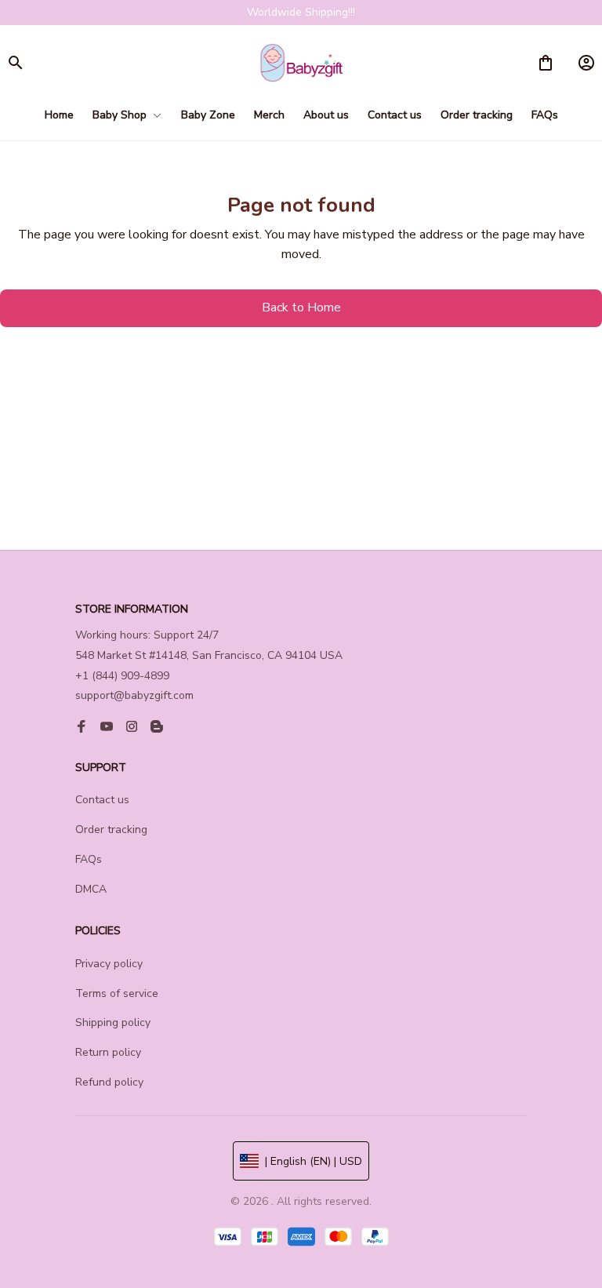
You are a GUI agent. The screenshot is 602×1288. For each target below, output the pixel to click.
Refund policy (109, 1082)
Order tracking (111, 829)
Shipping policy (112, 1022)
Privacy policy (109, 963)
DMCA (91, 889)
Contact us (102, 799)
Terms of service (116, 993)
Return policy (108, 1052)
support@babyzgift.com (134, 695)
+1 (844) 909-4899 (122, 675)
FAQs (88, 859)
